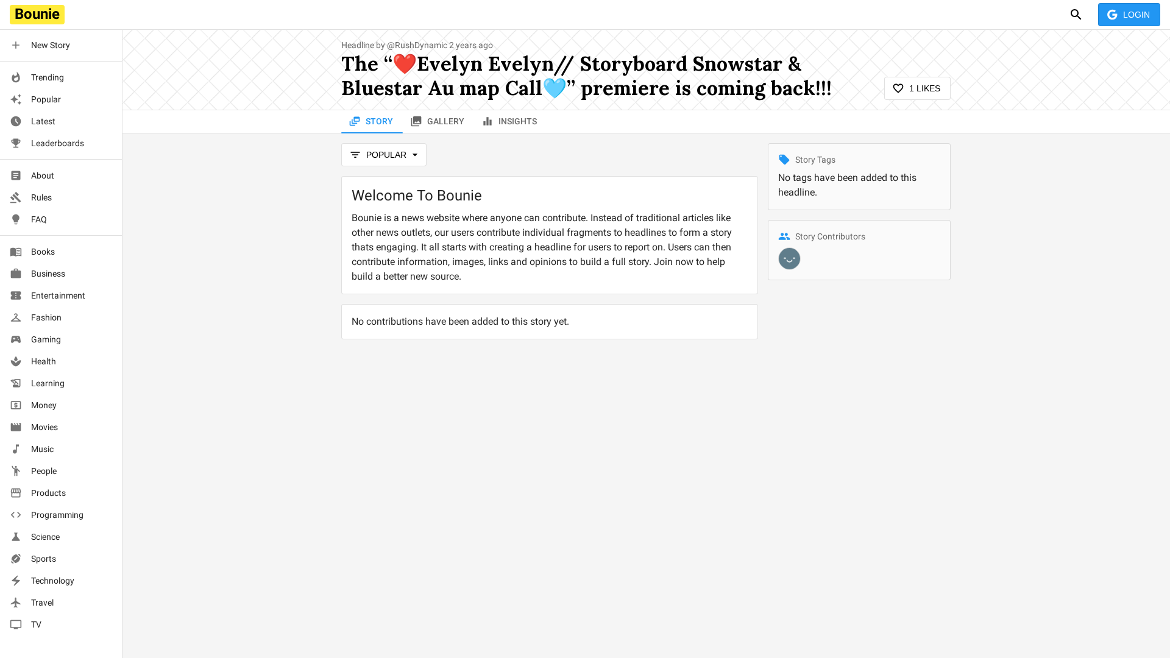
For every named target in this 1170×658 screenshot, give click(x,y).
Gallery (445, 121)
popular (386, 155)
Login (1136, 14)
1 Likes (924, 88)
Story (379, 121)
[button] (61, 45)
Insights (517, 121)
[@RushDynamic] (789, 258)
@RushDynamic (417, 45)
